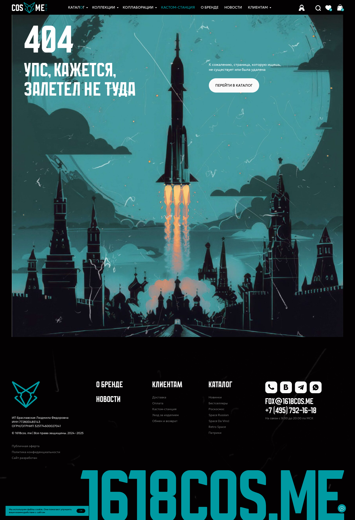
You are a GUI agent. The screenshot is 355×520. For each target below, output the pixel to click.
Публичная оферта (26, 446)
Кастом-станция (164, 409)
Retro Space (217, 427)
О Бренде (210, 7)
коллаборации (138, 7)
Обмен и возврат (165, 421)
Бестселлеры (218, 403)
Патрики (215, 433)
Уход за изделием (165, 415)
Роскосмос (216, 409)
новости (233, 7)
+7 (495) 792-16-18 (290, 411)
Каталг (76, 7)
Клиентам (258, 7)
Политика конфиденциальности (36, 452)
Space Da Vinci (219, 421)
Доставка (159, 397)
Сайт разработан (24, 458)
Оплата (157, 403)
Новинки (215, 397)
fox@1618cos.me (289, 402)
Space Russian (219, 415)
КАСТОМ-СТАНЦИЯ (178, 7)
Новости (108, 400)
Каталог (221, 385)
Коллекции (103, 7)
